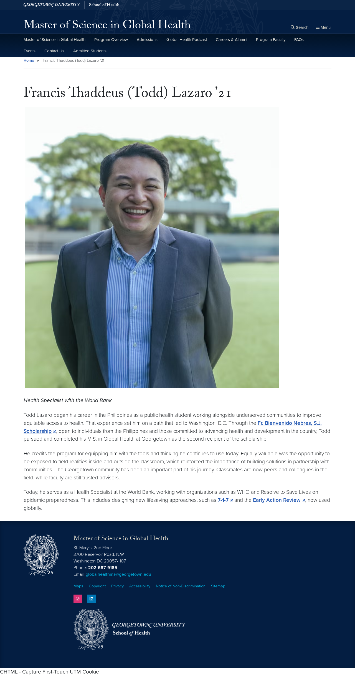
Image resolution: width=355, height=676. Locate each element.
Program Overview (111, 39)
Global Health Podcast (186, 39)
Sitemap (218, 586)
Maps (78, 586)
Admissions (147, 39)
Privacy (117, 586)
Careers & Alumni (231, 39)
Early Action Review (276, 500)
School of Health (104, 5)
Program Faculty (270, 39)
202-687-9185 (102, 567)
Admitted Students (89, 50)
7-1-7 (223, 500)
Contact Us (54, 50)
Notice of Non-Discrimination (181, 586)
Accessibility (139, 586)
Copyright (97, 586)
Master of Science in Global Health (107, 27)
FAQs (299, 39)
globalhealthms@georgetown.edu (118, 574)
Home (29, 60)
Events (30, 50)
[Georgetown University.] (52, 5)
